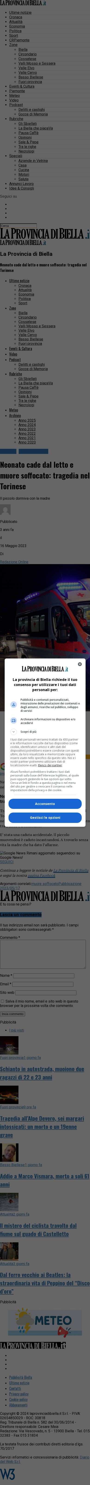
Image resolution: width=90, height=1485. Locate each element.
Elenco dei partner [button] (50, 765)
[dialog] (45, 742)
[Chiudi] (79, 664)
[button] (45, 732)
